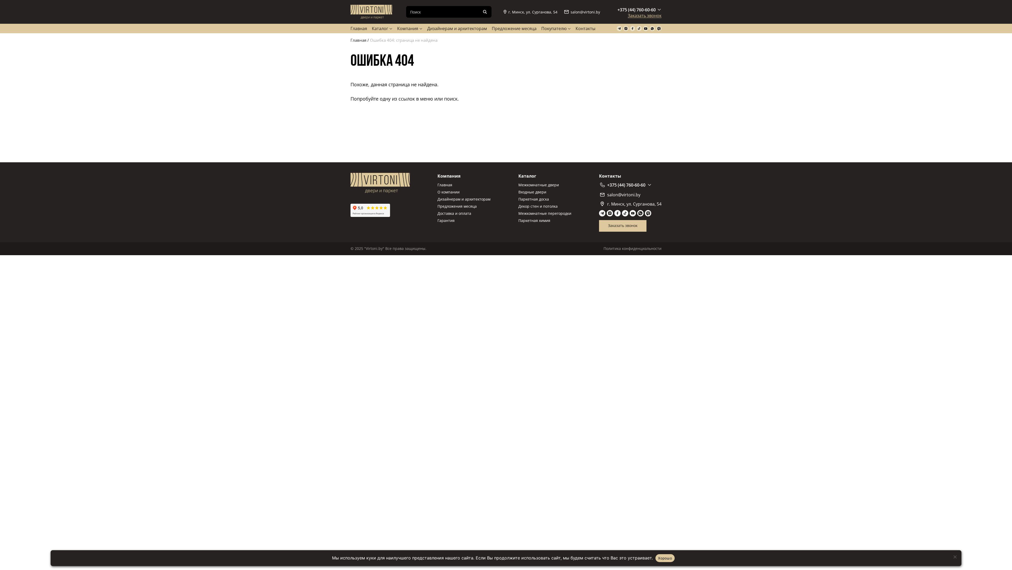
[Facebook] (632, 28)
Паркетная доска (533, 199)
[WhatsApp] (652, 28)
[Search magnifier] (484, 12)
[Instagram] (626, 28)
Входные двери (532, 191)
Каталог (380, 28)
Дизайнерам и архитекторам (457, 28)
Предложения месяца (457, 206)
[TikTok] (639, 28)
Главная (359, 28)
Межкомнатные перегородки (544, 213)
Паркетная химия (534, 220)
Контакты (585, 28)
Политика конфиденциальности (632, 248)
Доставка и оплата (454, 213)
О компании (448, 191)
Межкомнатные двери (538, 184)
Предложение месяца (514, 28)
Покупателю (554, 28)
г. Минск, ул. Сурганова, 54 (532, 12)
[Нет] (954, 556)
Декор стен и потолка (538, 206)
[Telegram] (619, 28)
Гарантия (446, 220)
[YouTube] (645, 28)
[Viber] (658, 28)
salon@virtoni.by (585, 12)
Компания (407, 28)
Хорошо (665, 558)
